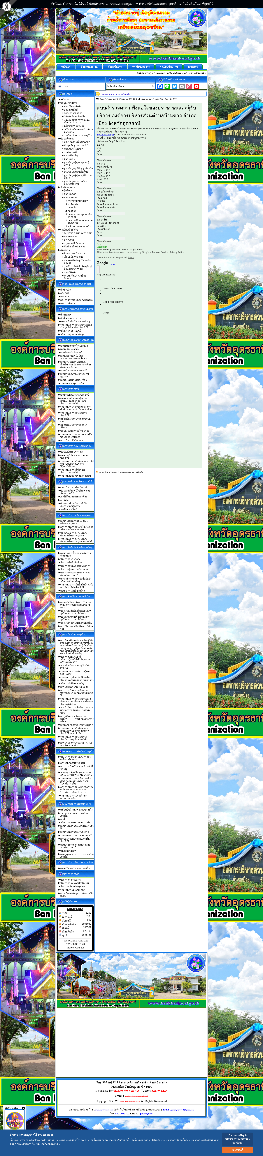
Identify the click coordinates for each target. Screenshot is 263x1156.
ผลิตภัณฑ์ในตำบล (73, 149)
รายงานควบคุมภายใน (72, 383)
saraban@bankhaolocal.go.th (136, 1096)
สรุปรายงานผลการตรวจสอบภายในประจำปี (75, 846)
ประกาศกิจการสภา (70, 879)
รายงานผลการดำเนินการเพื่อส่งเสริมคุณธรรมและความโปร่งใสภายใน (75, 781)
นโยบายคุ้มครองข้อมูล (72, 334)
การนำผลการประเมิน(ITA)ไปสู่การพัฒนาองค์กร (76, 744)
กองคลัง (72, 207)
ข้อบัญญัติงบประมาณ (71, 451)
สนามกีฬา (69, 159)
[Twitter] (174, 86)
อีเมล (167, 99)
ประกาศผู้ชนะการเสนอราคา (75, 566)
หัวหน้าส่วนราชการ (78, 200)
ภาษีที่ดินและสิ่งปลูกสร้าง (73, 496)
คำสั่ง (63, 819)
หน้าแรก (65, 66)
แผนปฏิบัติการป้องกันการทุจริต (76, 725)
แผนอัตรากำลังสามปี (71, 352)
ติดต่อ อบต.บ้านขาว (74, 253)
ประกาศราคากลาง (70, 559)
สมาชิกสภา (70, 194)
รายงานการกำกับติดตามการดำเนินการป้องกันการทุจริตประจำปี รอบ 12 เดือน (75, 731)
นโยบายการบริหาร (74, 126)
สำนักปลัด (73, 204)
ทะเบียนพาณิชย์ (68, 509)
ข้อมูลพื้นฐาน (115, 66)
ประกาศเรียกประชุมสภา (73, 886)
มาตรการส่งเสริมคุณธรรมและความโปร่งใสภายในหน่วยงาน (76, 773)
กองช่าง (72, 211)
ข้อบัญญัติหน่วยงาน (74, 246)
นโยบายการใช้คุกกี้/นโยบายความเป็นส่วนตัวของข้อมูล (237, 1139)
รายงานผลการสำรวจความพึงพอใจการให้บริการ (76, 435)
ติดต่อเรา (193, 66)
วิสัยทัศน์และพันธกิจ (74, 116)
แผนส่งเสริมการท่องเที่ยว (73, 380)
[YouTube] (196, 86)
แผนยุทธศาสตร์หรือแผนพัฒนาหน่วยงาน (76, 121)
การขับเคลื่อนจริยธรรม (72, 763)
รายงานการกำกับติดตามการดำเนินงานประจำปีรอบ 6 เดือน (76, 408)
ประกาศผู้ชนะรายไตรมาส (74, 569)
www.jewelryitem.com (104, 1110)
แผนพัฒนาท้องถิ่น (69, 349)
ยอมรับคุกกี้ (237, 1150)
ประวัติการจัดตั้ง (72, 106)
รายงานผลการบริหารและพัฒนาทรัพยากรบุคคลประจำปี (76, 540)
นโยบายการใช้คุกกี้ (70, 331)
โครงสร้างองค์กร (73, 113)
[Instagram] (189, 86)
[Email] (182, 86)
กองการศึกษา (67, 303)
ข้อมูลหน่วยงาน (89, 66)
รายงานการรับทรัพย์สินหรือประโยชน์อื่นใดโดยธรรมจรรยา (77, 678)
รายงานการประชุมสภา (72, 889)
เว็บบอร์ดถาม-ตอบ (73, 257)
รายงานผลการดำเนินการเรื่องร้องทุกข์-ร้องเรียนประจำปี (76, 326)
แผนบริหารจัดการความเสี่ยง (75, 868)
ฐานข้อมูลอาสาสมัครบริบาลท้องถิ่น (75, 182)
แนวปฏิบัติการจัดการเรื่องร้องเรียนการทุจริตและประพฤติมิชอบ (75, 605)
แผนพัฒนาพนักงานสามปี (73, 370)
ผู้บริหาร (68, 190)
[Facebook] (160, 86)
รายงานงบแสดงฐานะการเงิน (75, 475)
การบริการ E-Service (71, 440)
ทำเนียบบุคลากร (141, 66)
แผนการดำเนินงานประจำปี (74, 394)
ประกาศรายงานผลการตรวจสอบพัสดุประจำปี (75, 573)
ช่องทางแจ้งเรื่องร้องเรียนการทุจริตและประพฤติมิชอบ (75, 612)
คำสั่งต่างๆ (66, 314)
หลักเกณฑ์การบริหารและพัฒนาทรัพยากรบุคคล (74, 534)
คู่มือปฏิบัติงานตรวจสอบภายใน (76, 809)
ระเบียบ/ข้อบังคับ (169, 66)
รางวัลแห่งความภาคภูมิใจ (78, 135)
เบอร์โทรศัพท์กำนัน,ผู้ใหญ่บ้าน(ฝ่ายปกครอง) (78, 267)
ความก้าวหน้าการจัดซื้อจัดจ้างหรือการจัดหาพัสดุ (76, 580)
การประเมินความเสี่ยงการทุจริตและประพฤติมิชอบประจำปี (76, 693)
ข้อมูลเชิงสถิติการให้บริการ (74, 431)
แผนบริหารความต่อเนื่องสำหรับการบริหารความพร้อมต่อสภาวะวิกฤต (76, 364)
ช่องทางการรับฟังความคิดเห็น (76, 623)
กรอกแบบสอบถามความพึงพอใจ (115, 94)
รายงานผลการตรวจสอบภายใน (76, 835)
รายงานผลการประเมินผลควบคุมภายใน (73, 797)
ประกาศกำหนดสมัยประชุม (74, 883)
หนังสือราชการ (68, 850)
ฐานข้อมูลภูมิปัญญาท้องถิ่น (78, 168)
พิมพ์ (162, 99)
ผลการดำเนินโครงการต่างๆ (75, 321)
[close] (23, 1108)
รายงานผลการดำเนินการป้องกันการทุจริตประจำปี (73, 738)
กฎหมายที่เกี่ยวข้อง (74, 243)
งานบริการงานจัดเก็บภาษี (73, 487)
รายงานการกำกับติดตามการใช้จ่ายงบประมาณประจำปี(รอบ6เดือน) (77, 464)
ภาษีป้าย (64, 500)
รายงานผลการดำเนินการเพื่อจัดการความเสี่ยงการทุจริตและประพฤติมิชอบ (76, 701)
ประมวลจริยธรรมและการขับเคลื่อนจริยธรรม (75, 758)
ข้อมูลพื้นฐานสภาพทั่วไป (77, 145)
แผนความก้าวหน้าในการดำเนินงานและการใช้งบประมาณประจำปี (73, 401)
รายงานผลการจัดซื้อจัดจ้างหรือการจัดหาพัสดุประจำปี (76, 586)
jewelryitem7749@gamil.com (182, 1110)
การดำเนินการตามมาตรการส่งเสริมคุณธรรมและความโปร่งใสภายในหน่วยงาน (76, 790)
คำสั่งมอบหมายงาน (70, 318)
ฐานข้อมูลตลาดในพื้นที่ (76, 172)
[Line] (167, 86)
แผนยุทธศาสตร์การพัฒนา (74, 345)
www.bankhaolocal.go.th (130, 1101)
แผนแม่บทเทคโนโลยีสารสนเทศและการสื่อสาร (74, 357)
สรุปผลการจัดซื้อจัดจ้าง (72, 590)
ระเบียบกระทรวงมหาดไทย (78, 233)
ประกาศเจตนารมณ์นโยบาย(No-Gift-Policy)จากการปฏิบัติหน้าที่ (75, 659)
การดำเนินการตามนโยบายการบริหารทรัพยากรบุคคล (76, 528)
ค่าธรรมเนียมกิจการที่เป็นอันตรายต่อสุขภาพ (74, 504)
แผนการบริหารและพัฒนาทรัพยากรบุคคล (74, 522)
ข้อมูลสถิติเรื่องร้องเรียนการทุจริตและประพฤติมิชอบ (75, 618)
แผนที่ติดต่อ (70, 272)
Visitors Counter (75, 947)
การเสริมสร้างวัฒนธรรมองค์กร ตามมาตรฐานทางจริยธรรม (77, 719)
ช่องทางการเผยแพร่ (111, 472)
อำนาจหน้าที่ (71, 109)
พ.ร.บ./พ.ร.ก (70, 236)
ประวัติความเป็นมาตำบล (77, 142)
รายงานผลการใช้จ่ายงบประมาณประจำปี (73, 471)
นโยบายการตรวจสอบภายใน (75, 822)
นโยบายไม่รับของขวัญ (72, 683)
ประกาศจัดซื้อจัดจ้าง (71, 562)
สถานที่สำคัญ (71, 155)
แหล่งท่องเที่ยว (71, 152)
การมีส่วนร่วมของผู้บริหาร (74, 686)
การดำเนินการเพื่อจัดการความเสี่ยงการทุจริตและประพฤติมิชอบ (76, 710)
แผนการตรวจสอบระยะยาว (74, 832)
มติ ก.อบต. (69, 240)
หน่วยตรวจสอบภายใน (79, 226)
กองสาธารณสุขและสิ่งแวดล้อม (76, 300)
